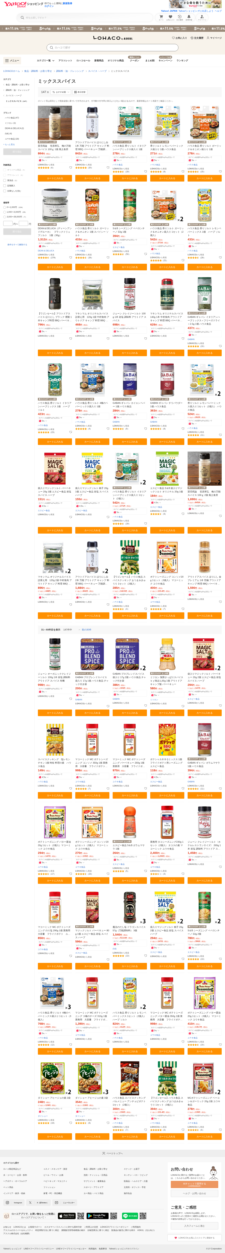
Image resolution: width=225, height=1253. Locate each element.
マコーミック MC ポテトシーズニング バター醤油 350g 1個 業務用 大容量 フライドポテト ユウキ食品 (167, 1016)
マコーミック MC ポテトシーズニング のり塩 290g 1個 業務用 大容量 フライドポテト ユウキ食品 (55, 931)
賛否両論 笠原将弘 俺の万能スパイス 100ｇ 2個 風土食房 (204, 493)
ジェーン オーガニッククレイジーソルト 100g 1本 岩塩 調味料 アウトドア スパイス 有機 (54, 677)
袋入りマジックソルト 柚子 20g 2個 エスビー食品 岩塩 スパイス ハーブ (166, 930)
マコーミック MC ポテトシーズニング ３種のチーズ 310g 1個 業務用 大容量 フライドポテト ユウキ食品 (91, 1016)
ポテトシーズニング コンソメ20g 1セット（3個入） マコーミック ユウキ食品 (166, 580)
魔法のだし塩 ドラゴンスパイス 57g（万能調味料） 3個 (129, 929)
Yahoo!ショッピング (12, 1249)
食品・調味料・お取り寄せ (38, 71)
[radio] (4, 207)
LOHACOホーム (11, 71)
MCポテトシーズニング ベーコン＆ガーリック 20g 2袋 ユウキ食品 (204, 1101)
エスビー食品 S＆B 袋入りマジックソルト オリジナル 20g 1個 (166, 490)
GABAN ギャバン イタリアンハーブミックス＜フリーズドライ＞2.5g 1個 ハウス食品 (204, 320)
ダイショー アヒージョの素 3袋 (91, 1097)
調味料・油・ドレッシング (70, 71)
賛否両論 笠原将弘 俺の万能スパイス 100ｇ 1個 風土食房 (54, 147)
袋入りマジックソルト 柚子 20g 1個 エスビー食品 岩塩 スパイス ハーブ (92, 491)
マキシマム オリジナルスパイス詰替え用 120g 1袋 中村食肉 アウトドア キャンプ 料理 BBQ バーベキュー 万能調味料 (92, 317)
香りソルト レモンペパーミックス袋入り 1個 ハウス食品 (166, 147)
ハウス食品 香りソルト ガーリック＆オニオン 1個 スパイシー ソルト (92, 232)
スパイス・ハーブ (97, 71)
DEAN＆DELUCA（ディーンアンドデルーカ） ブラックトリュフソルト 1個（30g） (55, 232)
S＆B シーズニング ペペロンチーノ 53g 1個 (129, 230)
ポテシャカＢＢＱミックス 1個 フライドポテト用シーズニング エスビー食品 (166, 763)
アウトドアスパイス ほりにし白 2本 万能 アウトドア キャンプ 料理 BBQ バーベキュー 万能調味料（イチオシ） (92, 580)
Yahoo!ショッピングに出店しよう (196, 11)
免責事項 (103, 1249)
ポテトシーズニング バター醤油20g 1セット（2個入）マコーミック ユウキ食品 (54, 845)
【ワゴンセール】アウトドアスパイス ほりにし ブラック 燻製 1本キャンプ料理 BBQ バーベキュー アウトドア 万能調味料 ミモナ (55, 317)
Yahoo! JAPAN (169, 11)
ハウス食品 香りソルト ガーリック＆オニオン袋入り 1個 (204, 147)
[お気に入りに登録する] (70, 167)
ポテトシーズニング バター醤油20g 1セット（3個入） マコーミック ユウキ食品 (204, 1016)
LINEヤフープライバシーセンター (71, 1249)
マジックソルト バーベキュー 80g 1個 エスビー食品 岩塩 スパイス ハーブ (92, 934)
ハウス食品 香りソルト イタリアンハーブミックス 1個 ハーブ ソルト (54, 406)
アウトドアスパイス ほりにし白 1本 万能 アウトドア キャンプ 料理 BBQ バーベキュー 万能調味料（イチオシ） (92, 146)
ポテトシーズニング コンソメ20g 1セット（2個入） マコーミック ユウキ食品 (92, 845)
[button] (61, 92)
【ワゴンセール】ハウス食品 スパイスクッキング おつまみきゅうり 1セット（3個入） (166, 1101)
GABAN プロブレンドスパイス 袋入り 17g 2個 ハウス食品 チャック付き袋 (129, 677)
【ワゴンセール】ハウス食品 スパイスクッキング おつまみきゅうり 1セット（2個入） (129, 580)
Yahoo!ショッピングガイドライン (124, 1249)
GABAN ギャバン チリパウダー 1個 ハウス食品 (166, 405)
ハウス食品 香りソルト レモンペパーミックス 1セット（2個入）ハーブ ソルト (129, 1016)
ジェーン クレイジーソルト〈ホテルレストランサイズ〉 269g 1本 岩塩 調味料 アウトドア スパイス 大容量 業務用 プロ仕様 (204, 845)
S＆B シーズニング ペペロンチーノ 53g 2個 (204, 932)
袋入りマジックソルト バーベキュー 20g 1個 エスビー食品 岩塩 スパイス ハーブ (54, 491)
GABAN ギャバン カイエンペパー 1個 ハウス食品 (129, 405)
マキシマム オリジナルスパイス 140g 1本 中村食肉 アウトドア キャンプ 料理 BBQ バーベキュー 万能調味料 (166, 317)
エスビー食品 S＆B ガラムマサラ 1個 (129, 847)
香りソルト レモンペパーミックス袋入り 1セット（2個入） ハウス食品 (205, 406)
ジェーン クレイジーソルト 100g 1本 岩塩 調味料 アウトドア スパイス (129, 317)
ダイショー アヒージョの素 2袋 (54, 1097)
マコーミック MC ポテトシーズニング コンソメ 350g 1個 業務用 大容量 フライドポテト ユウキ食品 (91, 763)
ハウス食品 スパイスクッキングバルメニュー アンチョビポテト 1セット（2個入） (129, 1101)
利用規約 (93, 1249)
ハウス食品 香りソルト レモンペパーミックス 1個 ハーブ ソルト (204, 232)
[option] (17, 118)
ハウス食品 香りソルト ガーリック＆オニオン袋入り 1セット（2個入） (167, 232)
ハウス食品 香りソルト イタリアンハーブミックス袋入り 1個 (129, 147)
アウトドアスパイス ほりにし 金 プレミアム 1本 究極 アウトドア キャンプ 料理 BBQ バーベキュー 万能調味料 (204, 580)
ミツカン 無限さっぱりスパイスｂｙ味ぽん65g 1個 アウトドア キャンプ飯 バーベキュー (166, 680)
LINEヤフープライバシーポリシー (39, 1249)
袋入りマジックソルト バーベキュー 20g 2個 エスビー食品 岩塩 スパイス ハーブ (204, 677)
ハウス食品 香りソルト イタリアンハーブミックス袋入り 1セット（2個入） (129, 495)
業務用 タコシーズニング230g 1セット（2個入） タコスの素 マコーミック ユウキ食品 (166, 845)
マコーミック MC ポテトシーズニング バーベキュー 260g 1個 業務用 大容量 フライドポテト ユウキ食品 (129, 763)
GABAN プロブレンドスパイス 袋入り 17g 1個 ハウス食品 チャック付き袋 (92, 680)
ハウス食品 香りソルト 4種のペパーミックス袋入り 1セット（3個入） (54, 1016)
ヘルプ (218, 11)
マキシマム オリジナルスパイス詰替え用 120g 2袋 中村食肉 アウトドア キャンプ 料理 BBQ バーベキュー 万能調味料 (55, 580)
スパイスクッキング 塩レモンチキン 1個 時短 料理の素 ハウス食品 (54, 763)
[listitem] (17, 84)
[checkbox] (4, 180)
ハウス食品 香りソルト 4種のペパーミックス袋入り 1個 (91, 405)
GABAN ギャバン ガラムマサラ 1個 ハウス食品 (204, 764)
